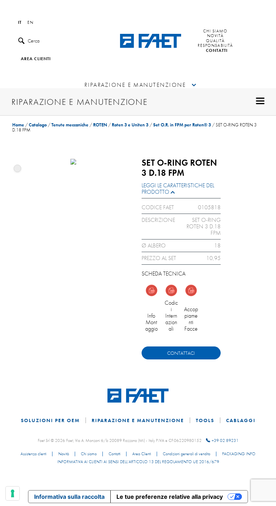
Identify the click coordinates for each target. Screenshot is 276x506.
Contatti (217, 50)
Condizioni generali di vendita (186, 454)
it (20, 22)
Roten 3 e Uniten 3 (130, 125)
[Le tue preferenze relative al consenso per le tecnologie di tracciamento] (12, 493)
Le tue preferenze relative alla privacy (169, 496)
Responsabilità (215, 45)
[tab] (181, 190)
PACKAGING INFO (239, 454)
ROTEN (100, 125)
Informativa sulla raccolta (69, 496)
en (30, 22)
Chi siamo (215, 31)
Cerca (34, 40)
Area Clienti (141, 454)
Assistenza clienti (33, 454)
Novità (215, 36)
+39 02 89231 (225, 440)
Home (18, 125)
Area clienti (36, 59)
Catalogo (38, 125)
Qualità (215, 41)
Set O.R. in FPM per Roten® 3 (182, 125)
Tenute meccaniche (69, 125)
